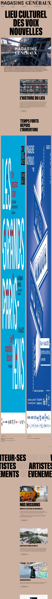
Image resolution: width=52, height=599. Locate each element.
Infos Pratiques (37, 6)
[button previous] (48, 446)
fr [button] (48, 6)
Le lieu (13, 6)
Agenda (2, 6)
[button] (24, 111)
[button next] (50, 446)
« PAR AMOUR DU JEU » (37, 438)
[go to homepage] (26, 2)
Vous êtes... (24, 6)
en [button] (50, 6)
